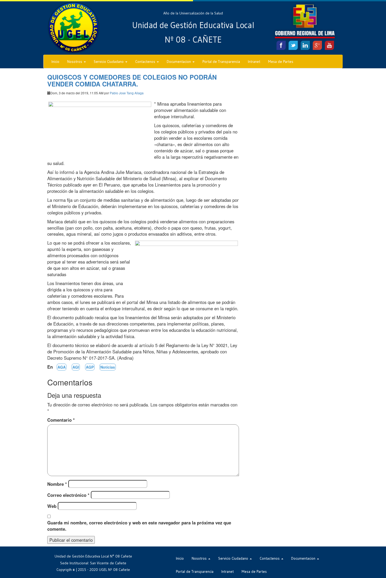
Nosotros (75, 61)
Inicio (55, 61)
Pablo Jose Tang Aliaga (127, 93)
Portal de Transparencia (221, 61)
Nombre (57, 484)
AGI (75, 367)
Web (51, 506)
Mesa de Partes (280, 61)
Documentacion (179, 61)
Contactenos (145, 61)
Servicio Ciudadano (109, 61)
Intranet (254, 61)
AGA (62, 367)
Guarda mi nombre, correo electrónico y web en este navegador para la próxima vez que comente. (139, 525)
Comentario (61, 420)
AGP (90, 367)
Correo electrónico (68, 495)
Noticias (107, 367)
